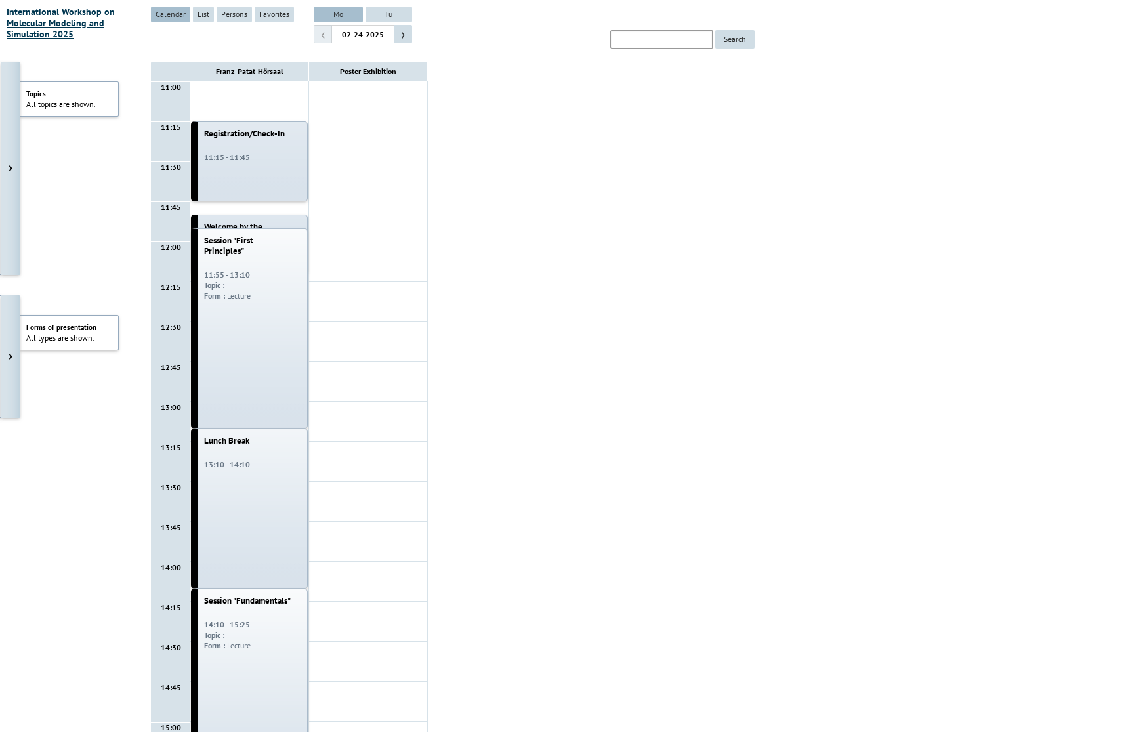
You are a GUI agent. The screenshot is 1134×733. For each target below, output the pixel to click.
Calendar (171, 14)
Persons (234, 14)
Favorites (274, 14)
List (203, 14)
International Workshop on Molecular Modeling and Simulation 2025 (61, 23)
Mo (338, 14)
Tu (388, 14)
